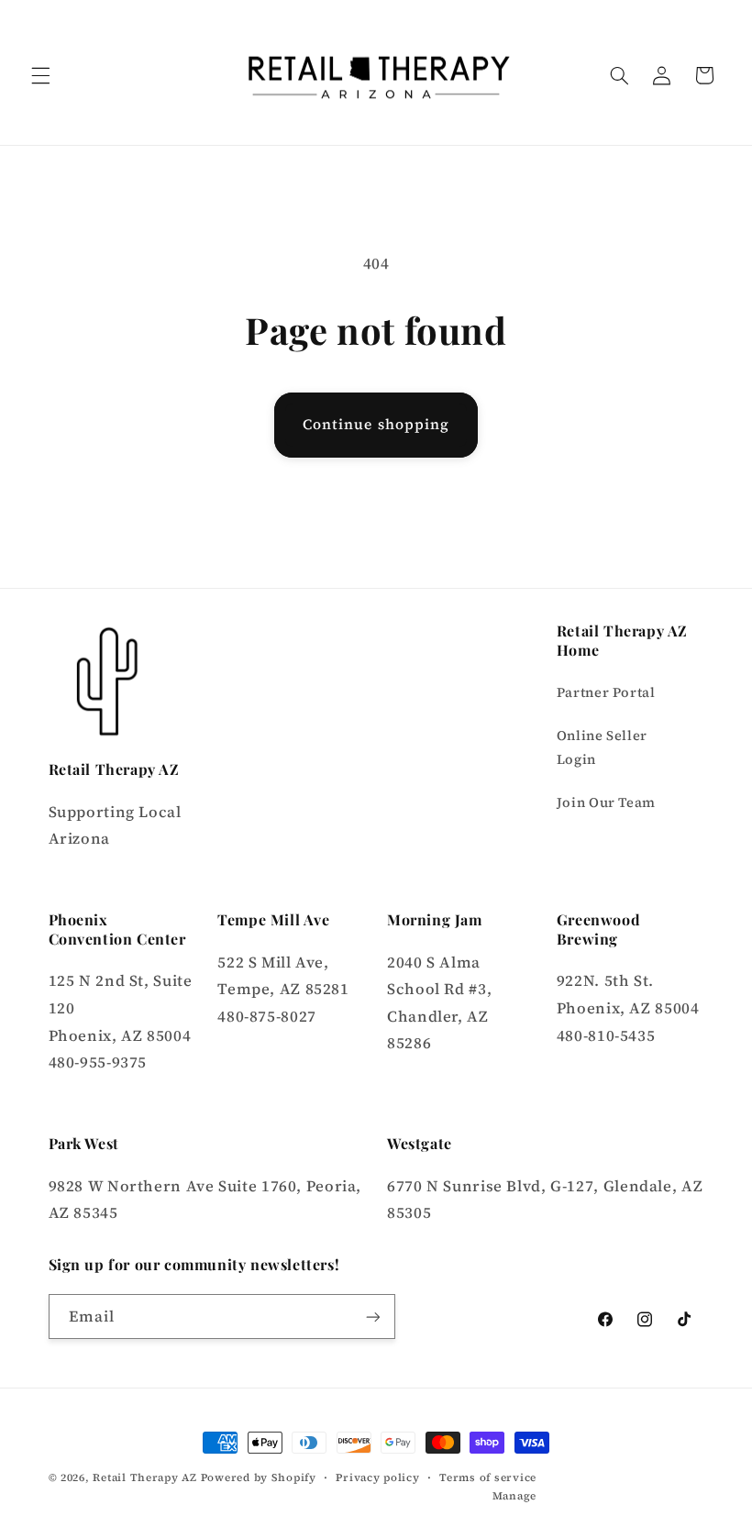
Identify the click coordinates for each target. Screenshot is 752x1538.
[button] (40, 75)
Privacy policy (377, 1477)
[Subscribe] (372, 1316)
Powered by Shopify (258, 1477)
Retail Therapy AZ (145, 1477)
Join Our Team (606, 802)
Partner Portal (606, 692)
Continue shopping (376, 424)
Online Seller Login (602, 747)
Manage (514, 1495)
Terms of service (487, 1477)
